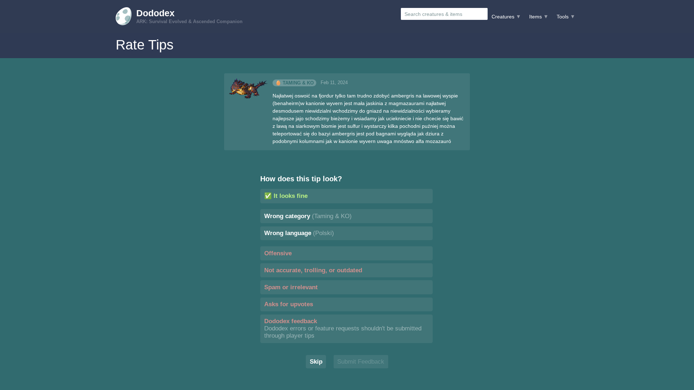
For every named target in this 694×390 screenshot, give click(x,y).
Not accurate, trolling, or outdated (313, 270)
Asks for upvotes (288, 304)
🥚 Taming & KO (294, 82)
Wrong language (299, 233)
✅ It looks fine (286, 195)
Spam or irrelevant (291, 287)
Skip (316, 361)
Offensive (278, 253)
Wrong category (308, 216)
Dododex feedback (342, 328)
